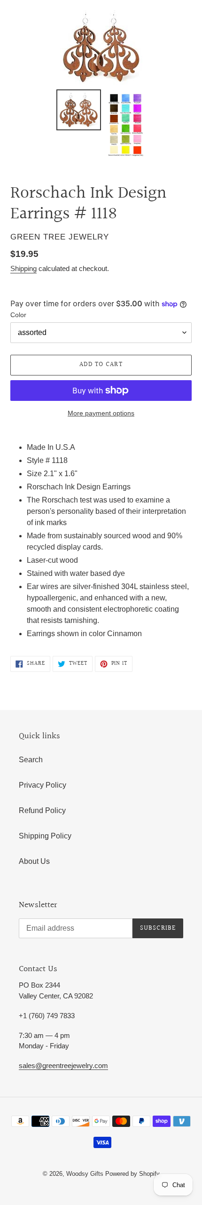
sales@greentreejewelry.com (63, 1065)
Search (31, 760)
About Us (34, 861)
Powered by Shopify (132, 1173)
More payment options (101, 413)
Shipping (23, 268)
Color (18, 315)
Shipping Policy (45, 836)
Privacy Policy (42, 785)
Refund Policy (42, 810)
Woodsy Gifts (85, 1173)
